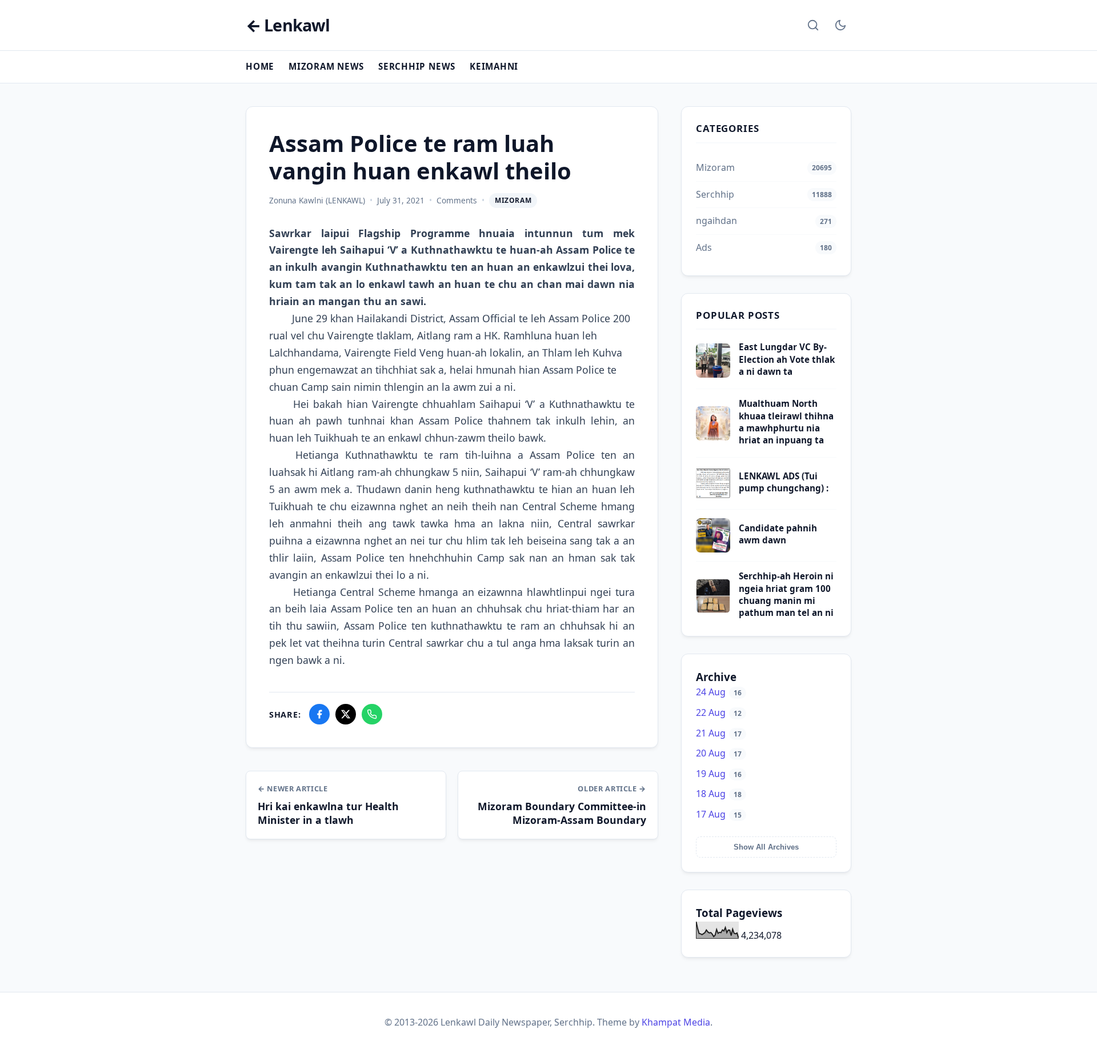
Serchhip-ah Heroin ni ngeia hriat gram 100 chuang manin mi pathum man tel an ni (786, 594)
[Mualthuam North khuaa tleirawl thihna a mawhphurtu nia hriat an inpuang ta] (713, 437)
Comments (457, 200)
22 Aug (719, 712)
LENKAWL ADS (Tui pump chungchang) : (783, 482)
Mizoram (513, 200)
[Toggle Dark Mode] (840, 25)
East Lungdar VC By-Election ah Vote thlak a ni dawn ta (787, 359)
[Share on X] (345, 714)
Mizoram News (326, 66)
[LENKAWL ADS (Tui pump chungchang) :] (713, 497)
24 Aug (719, 692)
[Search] (813, 25)
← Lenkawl (288, 25)
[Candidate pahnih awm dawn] (713, 549)
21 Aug (719, 733)
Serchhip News (416, 66)
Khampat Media (676, 1022)
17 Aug (719, 814)
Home (260, 66)
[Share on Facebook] (319, 714)
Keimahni (494, 66)
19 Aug (719, 773)
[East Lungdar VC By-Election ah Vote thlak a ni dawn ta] (713, 374)
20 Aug (719, 753)
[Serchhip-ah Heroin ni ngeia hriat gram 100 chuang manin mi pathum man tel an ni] (713, 609)
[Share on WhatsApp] (372, 714)
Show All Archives (766, 847)
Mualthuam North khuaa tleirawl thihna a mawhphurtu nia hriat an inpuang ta (786, 422)
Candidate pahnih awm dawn (778, 534)
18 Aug (719, 793)
